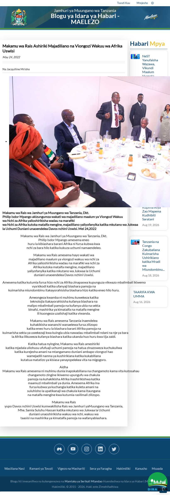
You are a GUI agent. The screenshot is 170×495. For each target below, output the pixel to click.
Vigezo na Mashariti (71, 468)
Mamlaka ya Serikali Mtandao (83, 481)
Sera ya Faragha (101, 468)
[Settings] (152, 3)
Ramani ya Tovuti (41, 468)
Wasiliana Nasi (14, 468)
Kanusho (141, 468)
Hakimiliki (123, 468)
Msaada (157, 468)
